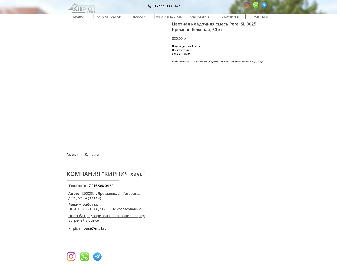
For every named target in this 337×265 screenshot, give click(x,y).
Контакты (92, 154)
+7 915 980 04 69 (167, 6)
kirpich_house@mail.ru (87, 228)
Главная (72, 154)
